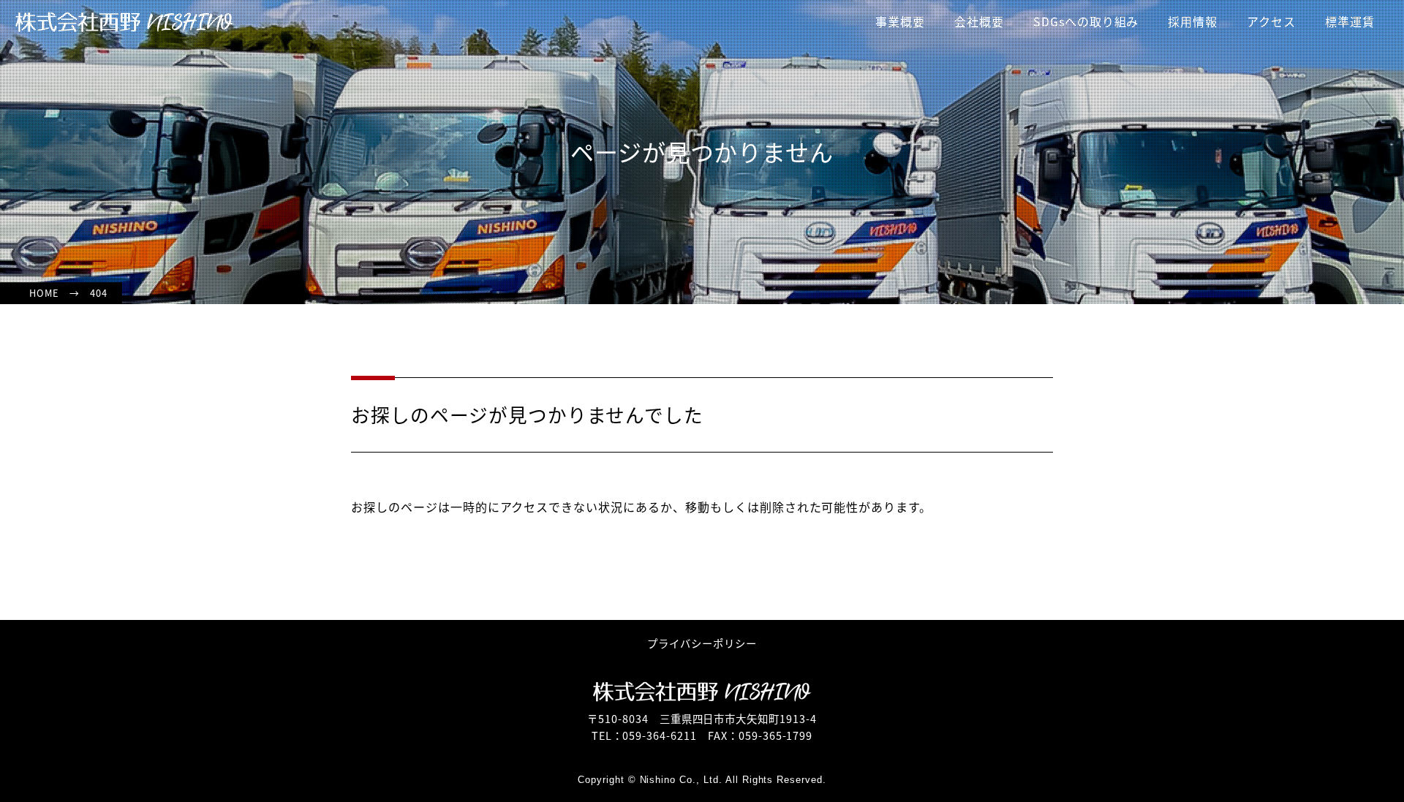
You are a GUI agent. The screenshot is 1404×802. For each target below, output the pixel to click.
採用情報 (1193, 21)
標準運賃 (1350, 21)
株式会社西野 (124, 22)
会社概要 (979, 21)
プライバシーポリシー (702, 643)
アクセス (1271, 21)
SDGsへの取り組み (1086, 21)
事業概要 (900, 21)
